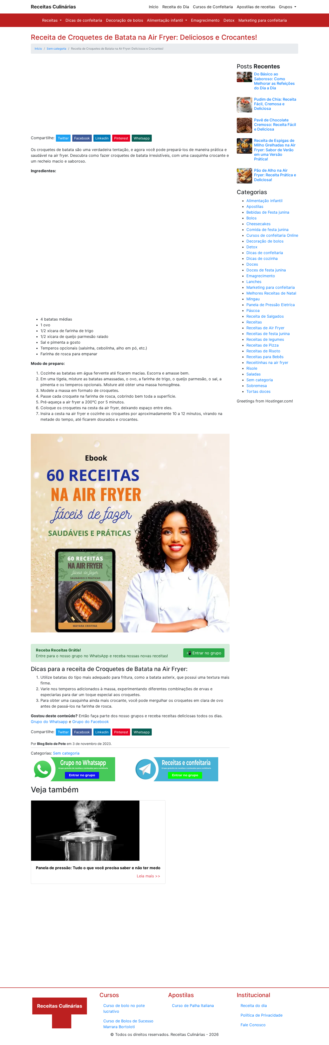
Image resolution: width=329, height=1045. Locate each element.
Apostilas (254, 206)
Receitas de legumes (265, 339)
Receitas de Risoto (263, 350)
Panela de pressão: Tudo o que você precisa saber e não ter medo (98, 867)
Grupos (286, 6)
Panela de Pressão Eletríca (270, 304)
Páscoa (253, 310)
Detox (229, 20)
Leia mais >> (148, 876)
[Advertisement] (130, 98)
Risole (251, 368)
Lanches (253, 281)
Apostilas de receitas (256, 6)
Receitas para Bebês (264, 356)
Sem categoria (66, 753)
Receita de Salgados (265, 316)
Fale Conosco (253, 1024)
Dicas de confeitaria (84, 20)
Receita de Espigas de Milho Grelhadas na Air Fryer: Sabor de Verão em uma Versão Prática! (275, 149)
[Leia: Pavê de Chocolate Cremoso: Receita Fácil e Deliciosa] (244, 125)
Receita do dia (254, 1005)
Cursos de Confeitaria (213, 6)
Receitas (50, 20)
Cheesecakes (258, 223)
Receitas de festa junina (268, 333)
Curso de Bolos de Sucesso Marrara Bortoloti (128, 1024)
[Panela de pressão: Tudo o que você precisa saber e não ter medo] (98, 831)
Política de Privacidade (262, 1015)
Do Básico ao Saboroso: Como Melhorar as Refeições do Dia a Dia (274, 81)
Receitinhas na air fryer (267, 362)
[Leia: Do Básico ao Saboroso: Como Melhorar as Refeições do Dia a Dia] (244, 76)
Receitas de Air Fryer (265, 327)
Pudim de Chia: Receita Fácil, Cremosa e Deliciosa (275, 104)
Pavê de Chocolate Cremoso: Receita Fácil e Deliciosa (275, 124)
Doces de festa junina (266, 270)
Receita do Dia (175, 6)
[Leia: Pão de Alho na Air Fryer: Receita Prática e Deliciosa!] (244, 175)
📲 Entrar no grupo (203, 653)
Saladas (253, 374)
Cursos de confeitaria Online (272, 235)
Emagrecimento (205, 20)
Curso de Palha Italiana (193, 1005)
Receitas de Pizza (262, 345)
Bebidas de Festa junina (267, 212)
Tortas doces (258, 391)
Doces (252, 264)
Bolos (251, 218)
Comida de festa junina (267, 229)
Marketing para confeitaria (262, 20)
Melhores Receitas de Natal (271, 293)
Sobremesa (256, 385)
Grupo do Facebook (90, 721)
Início (153, 6)
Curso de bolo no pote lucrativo (124, 1008)
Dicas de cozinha (262, 258)
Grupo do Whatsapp (49, 721)
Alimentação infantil (165, 20)
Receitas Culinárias (53, 7)
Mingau (253, 298)
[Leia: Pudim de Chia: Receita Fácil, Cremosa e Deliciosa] (244, 104)
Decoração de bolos (124, 20)
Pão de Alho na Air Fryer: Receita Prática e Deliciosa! (275, 175)
